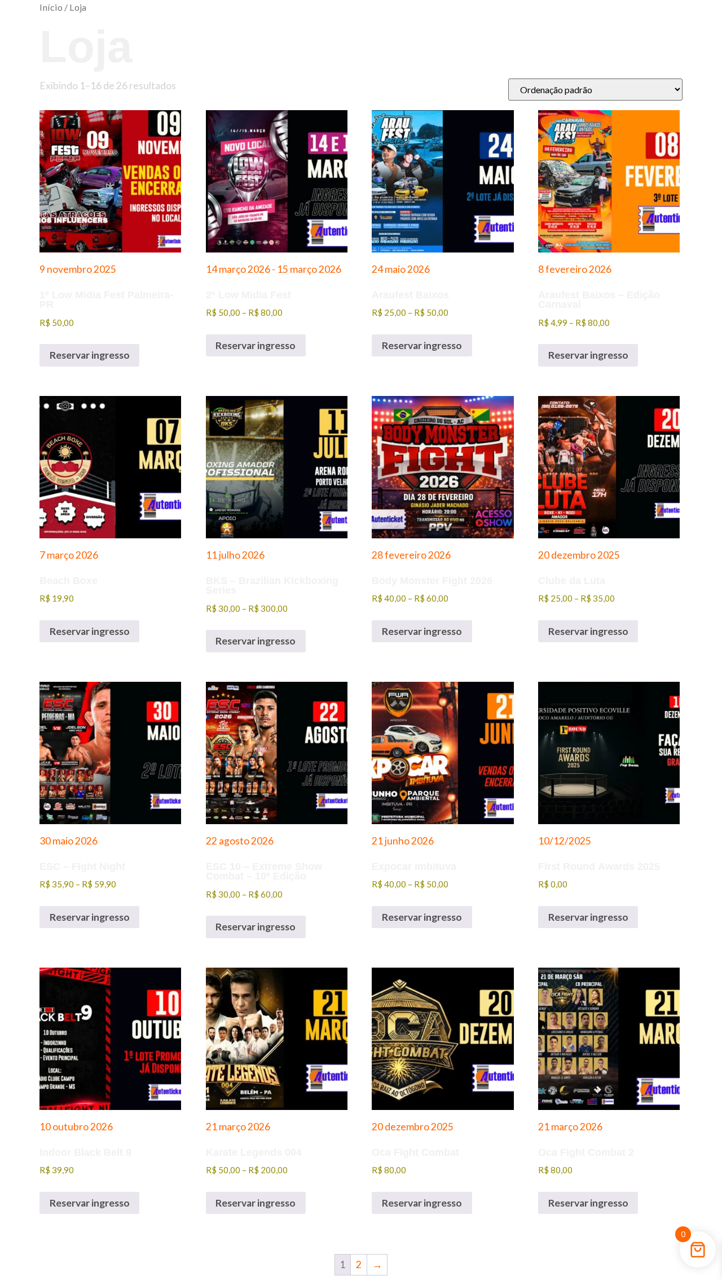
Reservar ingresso (90, 355)
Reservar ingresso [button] (588, 917)
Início (51, 7)
